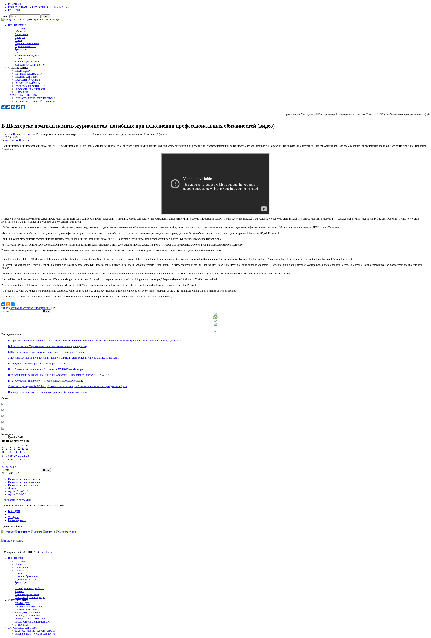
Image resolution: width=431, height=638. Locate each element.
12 (11, 452)
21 (19, 455)
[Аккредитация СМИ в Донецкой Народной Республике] (2, 404)
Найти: (5, 311)
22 (23, 455)
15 (23, 452)
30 (27, 459)
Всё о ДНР (14, 511)
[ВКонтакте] (3, 304)
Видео (14, 140)
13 (15, 452)
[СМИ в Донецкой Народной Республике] (2, 410)
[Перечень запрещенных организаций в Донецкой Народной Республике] (2, 416)
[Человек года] (217, 318)
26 (11, 459)
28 (19, 459)
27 (15, 459)
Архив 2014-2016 (18, 494)
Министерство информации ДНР (35, 307)
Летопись (13, 488)
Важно (5, 140)
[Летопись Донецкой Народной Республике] (2, 422)
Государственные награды (23, 485)
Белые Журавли (17, 520)
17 (3, 455)
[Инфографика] (2, 428)
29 (23, 459)
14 (19, 452)
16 (27, 452)
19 (11, 455)
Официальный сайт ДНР (47, 19)
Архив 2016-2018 (18, 491)
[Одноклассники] (8, 304)
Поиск (5, 16)
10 (3, 452)
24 (3, 459)
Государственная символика (24, 482)
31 (3, 463)
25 (7, 459)
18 (7, 455)
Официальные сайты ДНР (16, 499)
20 (15, 455)
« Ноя (4, 466)
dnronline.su (46, 552)
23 (27, 455)
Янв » (13, 466)
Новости (24, 140)
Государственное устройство (24, 479)
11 (7, 452)
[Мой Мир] (13, 304)
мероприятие (8, 307)
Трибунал (13, 517)
